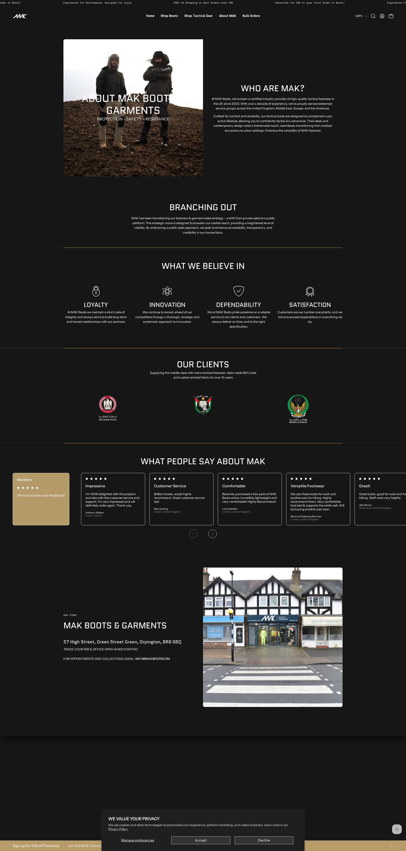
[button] (373, 16)
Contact (69, 807)
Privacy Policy (130, 769)
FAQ (66, 813)
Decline (264, 840)
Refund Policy (130, 775)
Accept (201, 840)
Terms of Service (132, 788)
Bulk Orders (71, 788)
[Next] (212, 534)
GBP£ (358, 16)
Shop (67, 775)
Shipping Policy (132, 782)
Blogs (67, 800)
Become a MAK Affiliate (79, 794)
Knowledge (71, 819)
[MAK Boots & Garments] (20, 16)
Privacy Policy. (118, 829)
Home (67, 769)
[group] (203, 507)
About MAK (71, 782)
